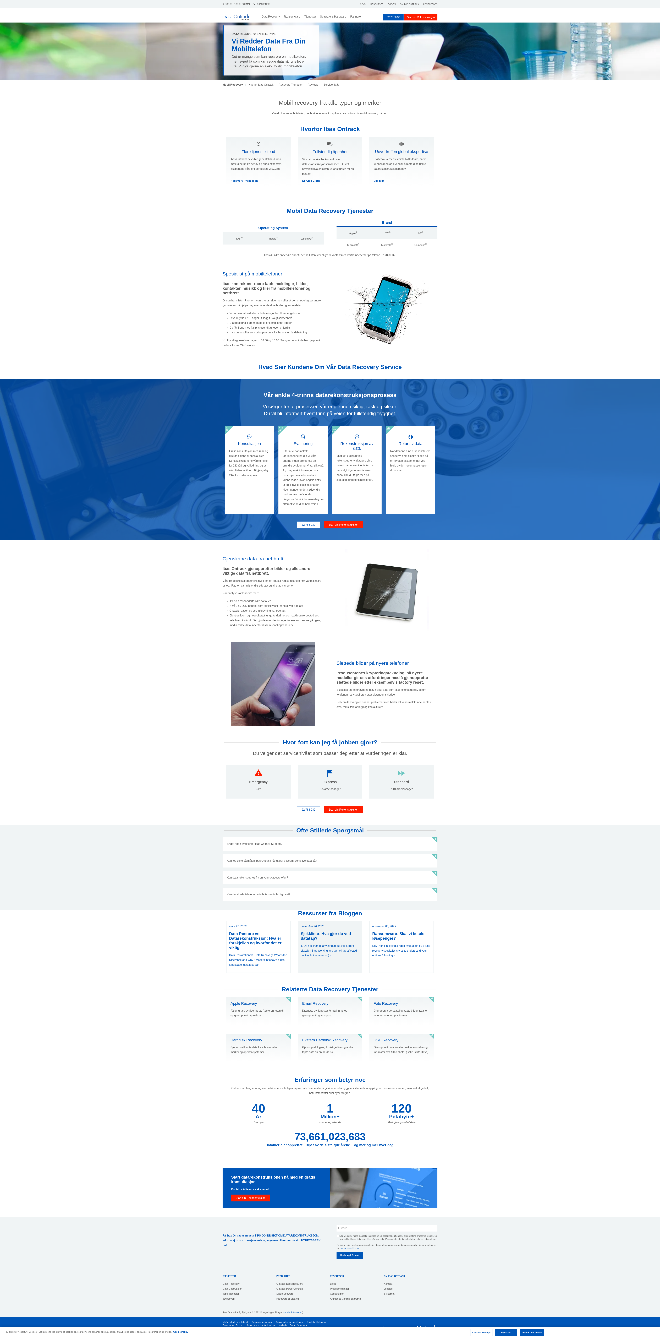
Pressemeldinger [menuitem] (339, 1288)
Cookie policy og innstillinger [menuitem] (289, 1322)
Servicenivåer (331, 84)
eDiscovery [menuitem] (229, 1298)
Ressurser (376, 4)
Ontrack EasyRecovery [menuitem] (289, 1283)
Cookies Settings (481, 1332)
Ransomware (292, 16)
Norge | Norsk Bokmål (237, 4)
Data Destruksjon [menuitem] (232, 1288)
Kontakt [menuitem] (388, 1283)
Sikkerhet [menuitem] (389, 1293)
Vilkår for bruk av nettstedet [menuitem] (235, 1322)
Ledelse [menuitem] (388, 1288)
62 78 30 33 (393, 17)
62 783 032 (308, 524)
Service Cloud (311, 180)
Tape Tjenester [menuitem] (231, 1293)
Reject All (506, 1332)
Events (392, 4)
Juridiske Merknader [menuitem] (316, 1322)
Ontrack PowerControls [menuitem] (289, 1288)
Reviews (313, 84)
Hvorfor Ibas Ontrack (261, 84)
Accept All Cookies (532, 1332)
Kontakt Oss (430, 4)
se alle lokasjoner (292, 1312)
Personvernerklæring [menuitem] (262, 1322)
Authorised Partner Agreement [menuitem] (293, 1325)
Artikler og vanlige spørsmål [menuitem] (345, 1298)
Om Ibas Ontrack (409, 4)
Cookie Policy (180, 1332)
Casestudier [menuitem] (337, 1293)
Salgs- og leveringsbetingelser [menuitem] (260, 1325)
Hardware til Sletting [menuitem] (287, 1298)
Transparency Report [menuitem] (232, 1325)
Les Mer (379, 180)
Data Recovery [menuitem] (231, 1283)
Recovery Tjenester (290, 84)
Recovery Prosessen (244, 180)
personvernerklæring (350, 1248)
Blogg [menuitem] (333, 1283)
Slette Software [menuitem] (284, 1293)
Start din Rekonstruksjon (421, 17)
